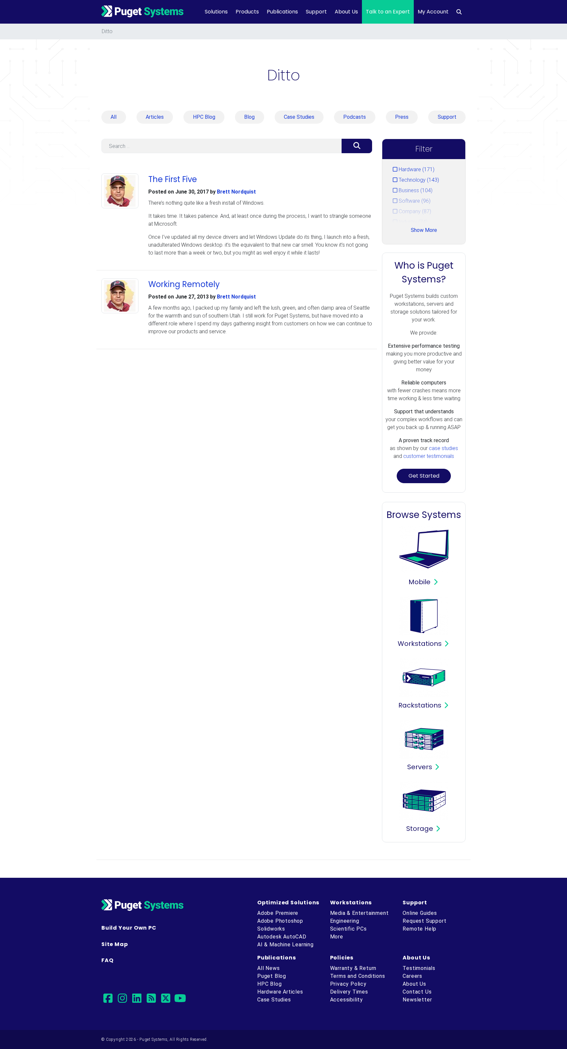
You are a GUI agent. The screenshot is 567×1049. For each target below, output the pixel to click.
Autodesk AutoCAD (281, 937)
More (336, 937)
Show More (424, 230)
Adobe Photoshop (280, 921)
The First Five (172, 179)
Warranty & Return (353, 968)
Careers (412, 976)
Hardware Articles (280, 992)
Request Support (424, 921)
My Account (433, 11)
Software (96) (413, 201)
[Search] (357, 146)
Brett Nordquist (236, 192)
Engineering (344, 921)
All (113, 117)
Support (316, 11)
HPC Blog (204, 117)
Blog (249, 117)
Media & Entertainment (359, 913)
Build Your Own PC (129, 928)
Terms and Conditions (357, 976)
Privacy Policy (348, 984)
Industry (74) (412, 222)
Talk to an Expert (388, 11)
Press (402, 117)
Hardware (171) (415, 169)
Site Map (114, 944)
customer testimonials (428, 456)
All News (268, 968)
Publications (282, 11)
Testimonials (419, 968)
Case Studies (299, 117)
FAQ (107, 960)
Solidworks (271, 929)
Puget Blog (271, 976)
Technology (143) (418, 180)
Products (247, 11)
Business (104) (414, 190)
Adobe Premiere (277, 913)
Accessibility (346, 1000)
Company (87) (414, 211)
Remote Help (419, 929)
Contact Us (417, 992)
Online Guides (420, 913)
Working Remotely (184, 284)
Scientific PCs (348, 929)
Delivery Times (349, 992)
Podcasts (354, 117)
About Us (346, 11)
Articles (155, 117)
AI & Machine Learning (285, 944)
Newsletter (417, 1000)
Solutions (216, 11)
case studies (443, 448)
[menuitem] (459, 12)
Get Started (424, 476)
